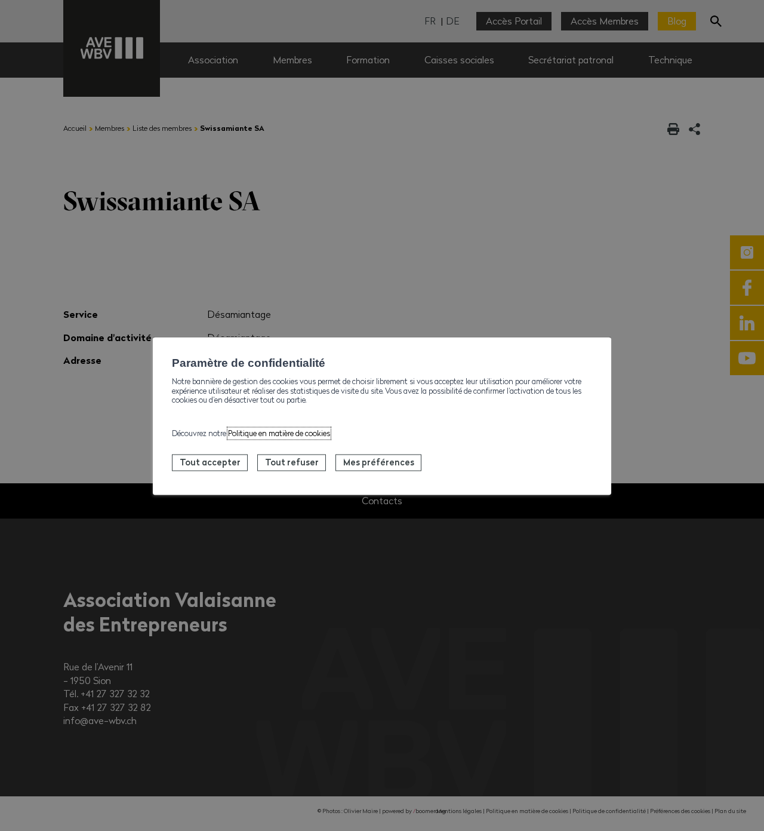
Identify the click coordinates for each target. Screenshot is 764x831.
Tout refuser (292, 462)
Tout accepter (210, 462)
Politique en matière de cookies (279, 433)
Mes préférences (378, 462)
